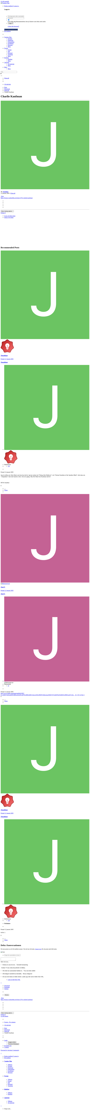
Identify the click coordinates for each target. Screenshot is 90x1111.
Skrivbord (7, 985)
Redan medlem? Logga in (11, 6)
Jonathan (5, 191)
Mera (9, 46)
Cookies (6, 1047)
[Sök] (1, 75)
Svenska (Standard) (13, 1044)
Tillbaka (10, 1064)
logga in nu (38, 949)
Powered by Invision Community (10, 1050)
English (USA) (12, 1042)
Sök (9, 51)
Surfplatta (7, 987)
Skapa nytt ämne (8, 217)
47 (8, 686)
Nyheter (10, 39)
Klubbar (6, 57)
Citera (6, 490)
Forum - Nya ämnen (9, 1022)
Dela (2, 196)
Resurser (10, 45)
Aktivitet (6, 62)
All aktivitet (11, 64)
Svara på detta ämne (9, 216)
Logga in (10, 23)
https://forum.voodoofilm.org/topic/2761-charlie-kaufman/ (17, 198)
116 (9, 466)
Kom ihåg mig (12, 21)
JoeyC (3, 587)
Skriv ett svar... (5, 962)
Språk (5, 1040)
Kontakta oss (7, 1045)
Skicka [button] (6, 995)
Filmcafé (12, 193)
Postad (7, 359)
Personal (10, 53)
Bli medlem (7, 31)
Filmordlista (11, 42)
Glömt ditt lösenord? (13, 26)
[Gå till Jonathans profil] (45, 188)
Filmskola (10, 40)
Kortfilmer (11, 43)
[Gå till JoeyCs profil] (45, 582)
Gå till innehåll (5, 1)
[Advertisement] (45, 232)
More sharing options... (7, 211)
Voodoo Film (8, 37)
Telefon (6, 989)
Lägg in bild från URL (14, 979)
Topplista (10, 54)
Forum (6, 48)
